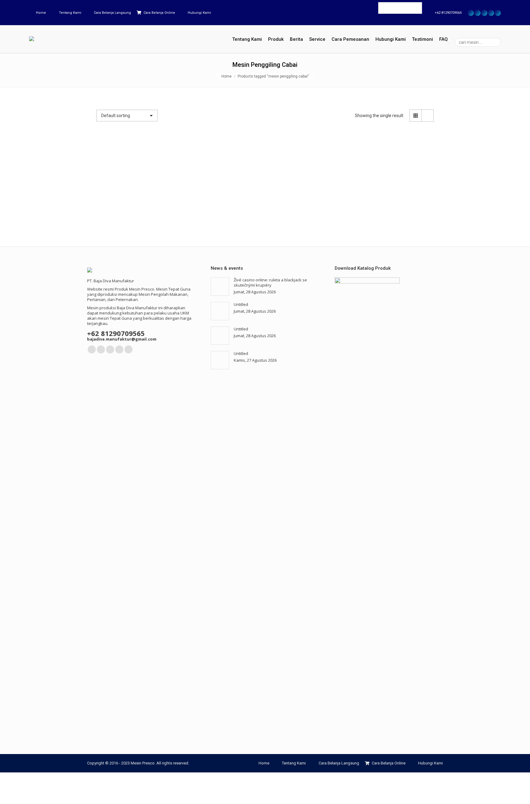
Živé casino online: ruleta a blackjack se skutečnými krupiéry (270, 282)
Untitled (241, 304)
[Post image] (220, 286)
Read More (127, 221)
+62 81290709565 (448, 13)
